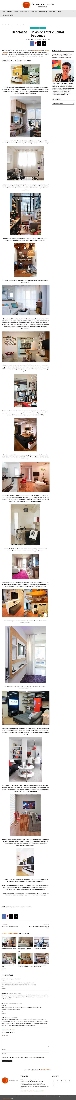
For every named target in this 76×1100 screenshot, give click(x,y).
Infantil (43, 1096)
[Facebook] (32, 43)
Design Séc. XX (34, 11)
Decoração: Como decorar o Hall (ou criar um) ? (39, 927)
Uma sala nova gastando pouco (9, 948)
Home (13, 1096)
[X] (39, 43)
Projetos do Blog (43, 11)
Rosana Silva (30, 39)
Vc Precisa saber (23, 11)
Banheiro (39, 1096)
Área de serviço (49, 1096)
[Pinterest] (61, 1081)
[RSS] (65, 1081)
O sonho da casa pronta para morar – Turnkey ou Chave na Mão (24, 950)
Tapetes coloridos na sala (40, 948)
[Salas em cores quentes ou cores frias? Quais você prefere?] (25, 958)
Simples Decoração (7, 1098)
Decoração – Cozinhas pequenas (10, 926)
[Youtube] (53, 1085)
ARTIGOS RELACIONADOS (10, 933)
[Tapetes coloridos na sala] (41, 942)
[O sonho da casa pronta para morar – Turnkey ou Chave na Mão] (25, 942)
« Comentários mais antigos (8, 1029)
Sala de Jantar (42, 27)
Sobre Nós (9, 11)
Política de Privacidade (8, 15)
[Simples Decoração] (38, 5)
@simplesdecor (46, 1070)
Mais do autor (24, 933)
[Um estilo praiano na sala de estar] (9, 958)
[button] (72, 11)
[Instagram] (57, 1080)
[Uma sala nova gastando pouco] (9, 942)
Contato (59, 11)
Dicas (36, 946)
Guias (15, 11)
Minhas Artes (52, 11)
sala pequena (28, 906)
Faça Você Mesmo (62, 1096)
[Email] (44, 43)
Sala (6, 24)
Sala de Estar (36, 27)
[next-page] (5, 969)
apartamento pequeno (20, 906)
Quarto (29, 1096)
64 (49, 39)
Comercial (69, 1096)
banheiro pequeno (37, 50)
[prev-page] (2, 969)
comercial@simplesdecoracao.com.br (34, 1091)
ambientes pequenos (10, 906)
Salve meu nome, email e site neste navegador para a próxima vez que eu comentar (23, 1057)
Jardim (55, 1096)
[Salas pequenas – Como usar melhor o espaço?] (41, 958)
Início (4, 11)
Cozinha (33, 1096)
